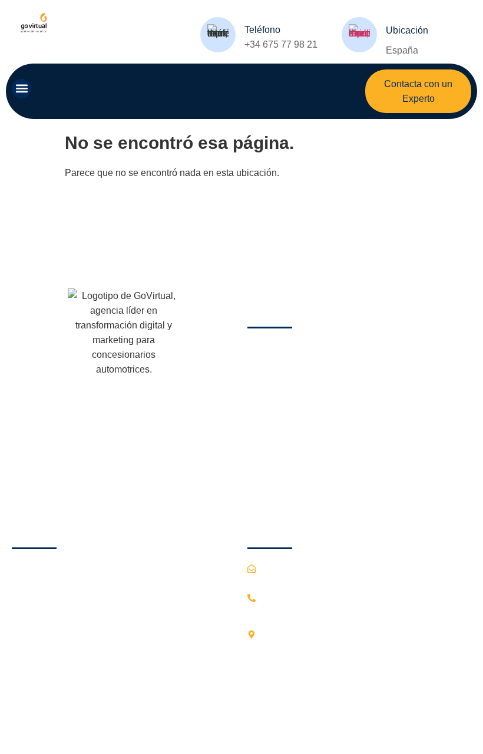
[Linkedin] (80, 485)
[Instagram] (52, 485)
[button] (21, 88)
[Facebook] (23, 485)
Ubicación (407, 30)
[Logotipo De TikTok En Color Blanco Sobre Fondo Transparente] (108, 485)
